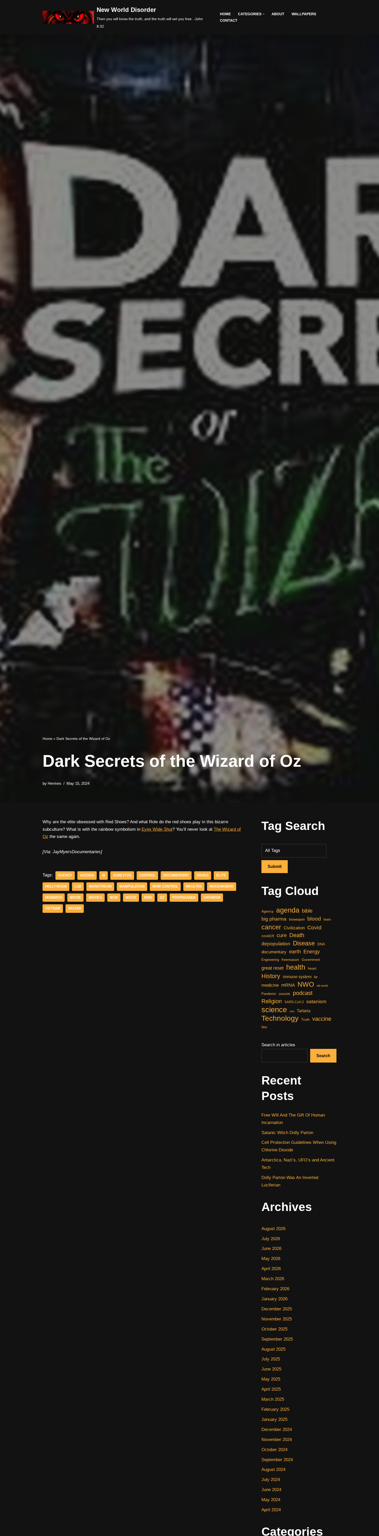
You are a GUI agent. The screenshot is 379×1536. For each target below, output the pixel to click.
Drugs (203, 875)
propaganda (184, 897)
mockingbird (222, 886)
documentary (176, 875)
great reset (272, 968)
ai (103, 875)
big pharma (273, 919)
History (270, 976)
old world (322, 985)
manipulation (132, 886)
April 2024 (271, 1509)
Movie (75, 897)
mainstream (100, 886)
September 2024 (277, 1459)
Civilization (294, 927)
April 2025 (271, 1389)
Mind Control (165, 886)
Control (147, 875)
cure (282, 935)
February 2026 (275, 1288)
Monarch (53, 897)
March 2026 (272, 1278)
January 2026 (274, 1298)
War (264, 1027)
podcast (302, 993)
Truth (305, 1019)
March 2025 (272, 1399)
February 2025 (275, 1409)
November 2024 (276, 1439)
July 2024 (270, 1479)
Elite (221, 875)
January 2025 (274, 1419)
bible (307, 911)
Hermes (54, 783)
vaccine (321, 1019)
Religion (271, 1001)
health (295, 967)
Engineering (270, 960)
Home (225, 14)
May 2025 (270, 1379)
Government (311, 960)
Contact (228, 20)
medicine (270, 985)
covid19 (267, 936)
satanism (211, 897)
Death (296, 935)
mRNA (288, 985)
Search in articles (278, 1044)
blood (314, 919)
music (131, 897)
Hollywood (56, 886)
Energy (311, 951)
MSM (114, 897)
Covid (314, 927)
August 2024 (273, 1469)
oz (162, 897)
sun (292, 1011)
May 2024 (270, 1499)
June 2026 (271, 1248)
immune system (297, 976)
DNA (321, 944)
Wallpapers (304, 14)
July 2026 (270, 1238)
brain (327, 919)
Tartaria (303, 1010)
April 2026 (271, 1268)
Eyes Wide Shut (157, 829)
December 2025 (276, 1309)
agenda (87, 875)
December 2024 (276, 1429)
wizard (74, 908)
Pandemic (268, 994)
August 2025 (273, 1349)
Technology (280, 1018)
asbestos (122, 875)
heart (312, 968)
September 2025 (277, 1339)
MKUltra (194, 886)
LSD (78, 886)
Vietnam (52, 908)
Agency (65, 875)
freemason (290, 959)
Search (323, 1056)
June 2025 (271, 1369)
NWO (148, 897)
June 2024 (271, 1489)
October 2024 (274, 1449)
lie (316, 977)
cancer (271, 927)
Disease (304, 943)
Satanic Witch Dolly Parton (287, 1132)
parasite (284, 994)
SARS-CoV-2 (294, 1002)
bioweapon (297, 919)
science (274, 1010)
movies (95, 897)
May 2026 (270, 1258)
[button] (264, 14)
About (277, 14)
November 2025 (276, 1319)
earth (295, 951)
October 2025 (274, 1329)
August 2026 (273, 1228)
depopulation (275, 943)
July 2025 (270, 1359)
